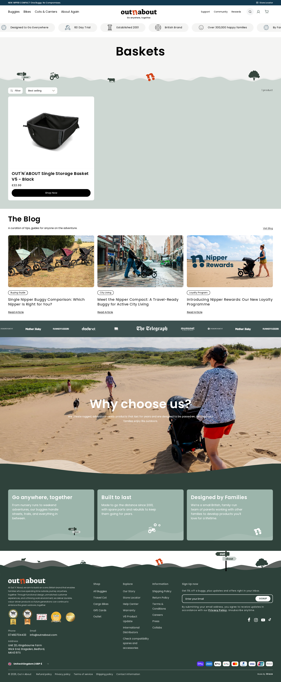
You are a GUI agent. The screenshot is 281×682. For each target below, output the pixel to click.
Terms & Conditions (159, 606)
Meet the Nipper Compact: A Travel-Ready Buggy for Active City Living (137, 302)
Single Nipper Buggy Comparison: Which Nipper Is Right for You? (46, 302)
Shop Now (51, 192)
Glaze (269, 674)
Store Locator (131, 597)
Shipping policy (104, 674)
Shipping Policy (161, 591)
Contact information (128, 674)
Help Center (131, 604)
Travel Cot (100, 597)
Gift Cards (99, 610)
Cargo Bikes (100, 604)
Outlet (97, 616)
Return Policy (160, 597)
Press (155, 621)
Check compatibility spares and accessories (136, 643)
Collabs (157, 627)
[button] (221, 12)
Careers (157, 615)
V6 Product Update (130, 619)
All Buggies (100, 591)
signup (263, 598)
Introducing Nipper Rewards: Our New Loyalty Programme (230, 302)
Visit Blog (268, 228)
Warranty (129, 610)
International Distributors (131, 630)
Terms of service (83, 674)
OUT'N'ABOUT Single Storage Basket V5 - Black (50, 176)
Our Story (129, 591)
